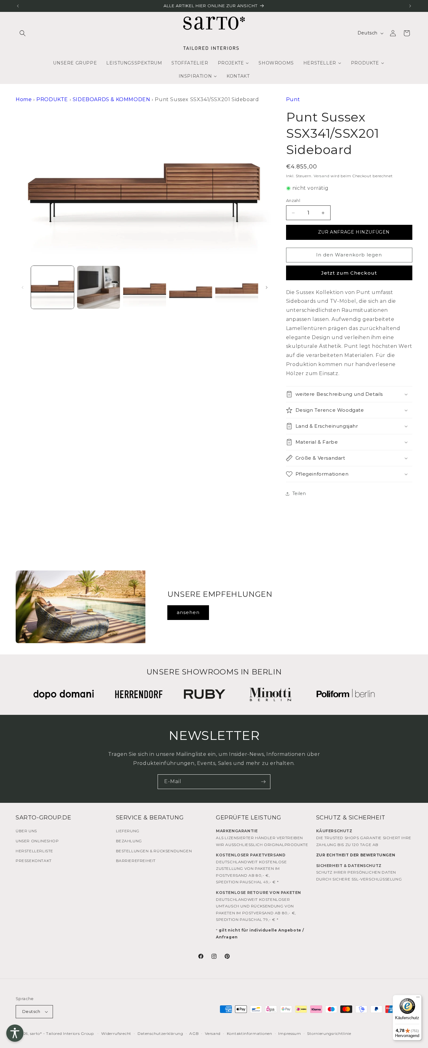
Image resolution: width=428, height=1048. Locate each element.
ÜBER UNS (26, 831)
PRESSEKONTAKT (34, 860)
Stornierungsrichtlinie (329, 1033)
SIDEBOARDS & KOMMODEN (111, 99)
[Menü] (418, 998)
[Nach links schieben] (22, 287)
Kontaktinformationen (249, 1033)
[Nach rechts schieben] (267, 287)
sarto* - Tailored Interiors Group (62, 1033)
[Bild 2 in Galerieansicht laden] (98, 287)
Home (24, 99)
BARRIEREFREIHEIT (136, 860)
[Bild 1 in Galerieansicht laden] (52, 287)
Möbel (347, 301)
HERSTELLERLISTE (34, 851)
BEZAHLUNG (129, 841)
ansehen (188, 612)
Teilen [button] (299, 493)
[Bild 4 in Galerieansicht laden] (190, 287)
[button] (22, 33)
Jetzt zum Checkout (349, 273)
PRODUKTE (52, 99)
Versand (321, 175)
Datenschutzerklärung (160, 1033)
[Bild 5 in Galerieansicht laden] (236, 287)
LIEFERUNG (127, 831)
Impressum (289, 1033)
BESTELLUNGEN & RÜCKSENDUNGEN (154, 851)
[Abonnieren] (263, 781)
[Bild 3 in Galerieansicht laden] (144, 287)
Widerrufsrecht (116, 1033)
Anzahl (293, 200)
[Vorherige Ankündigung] (18, 6)
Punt (293, 99)
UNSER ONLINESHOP (37, 841)
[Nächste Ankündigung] (410, 6)
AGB (194, 1033)
